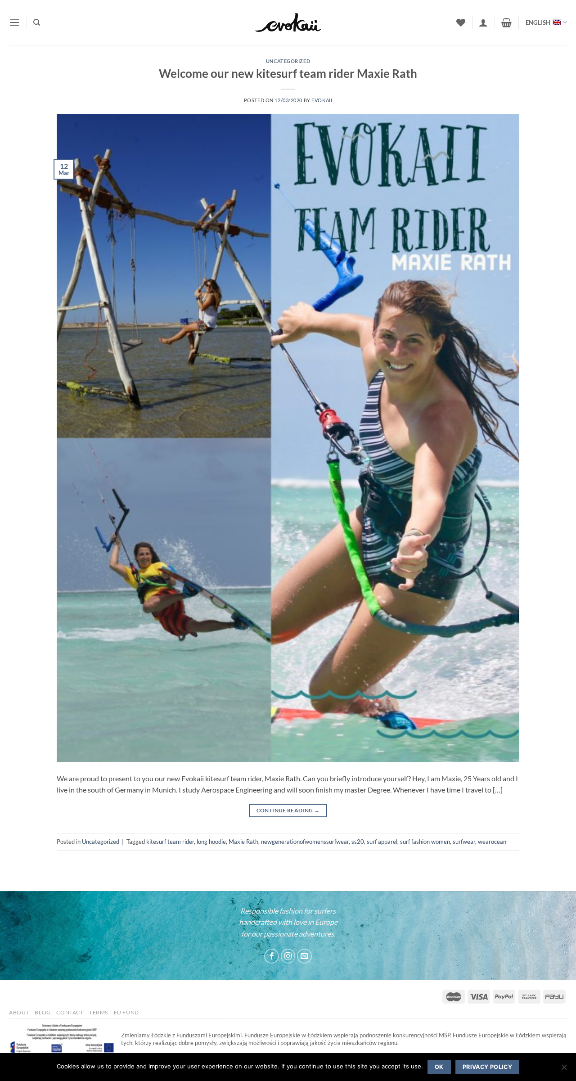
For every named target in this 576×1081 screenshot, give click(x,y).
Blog (42, 1012)
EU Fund (126, 1012)
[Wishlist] (460, 22)
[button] (14, 22)
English (538, 22)
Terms (98, 1012)
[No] (563, 1070)
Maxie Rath (243, 841)
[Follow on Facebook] (271, 956)
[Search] (36, 22)
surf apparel (382, 841)
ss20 (357, 841)
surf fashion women (425, 841)
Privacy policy (487, 1066)
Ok (439, 1066)
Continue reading (288, 810)
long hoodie (211, 841)
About (19, 1012)
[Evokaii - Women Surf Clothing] (288, 23)
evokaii (321, 100)
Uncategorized (288, 61)
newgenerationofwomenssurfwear (305, 841)
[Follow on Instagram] (288, 956)
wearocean (492, 841)
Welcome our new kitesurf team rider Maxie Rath (288, 73)
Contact (69, 1012)
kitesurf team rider (170, 841)
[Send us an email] (304, 956)
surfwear (464, 841)
